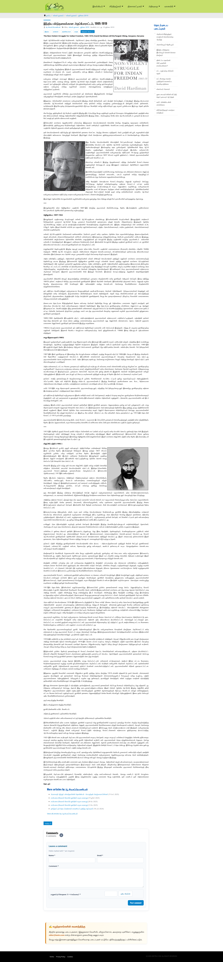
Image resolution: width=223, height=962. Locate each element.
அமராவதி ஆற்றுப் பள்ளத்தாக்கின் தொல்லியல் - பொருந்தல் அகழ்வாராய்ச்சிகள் (79, 794)
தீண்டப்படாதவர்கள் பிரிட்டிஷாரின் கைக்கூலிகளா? (164, 63)
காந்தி (76, 31)
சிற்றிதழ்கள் (115, 6)
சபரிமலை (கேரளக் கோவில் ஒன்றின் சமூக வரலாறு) (69, 798)
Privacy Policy (60, 957)
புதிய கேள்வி (125, 893)
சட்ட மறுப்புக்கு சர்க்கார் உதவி (165, 72)
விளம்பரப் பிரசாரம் (163, 89)
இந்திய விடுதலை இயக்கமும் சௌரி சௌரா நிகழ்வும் (166, 52)
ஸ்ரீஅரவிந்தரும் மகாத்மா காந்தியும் (166, 111)
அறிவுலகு (153, 6)
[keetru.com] (54, 6)
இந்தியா (47, 31)
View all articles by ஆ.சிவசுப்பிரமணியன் (62, 813)
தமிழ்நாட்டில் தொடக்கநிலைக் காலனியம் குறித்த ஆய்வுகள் (72, 808)
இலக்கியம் (98, 6)
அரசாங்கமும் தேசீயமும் (165, 44)
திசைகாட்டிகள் (135, 6)
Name (52, 855)
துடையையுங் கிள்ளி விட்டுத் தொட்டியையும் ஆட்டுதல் (167, 95)
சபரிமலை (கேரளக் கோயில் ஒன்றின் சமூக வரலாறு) (69, 801)
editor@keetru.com (56, 935)
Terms (52, 957)
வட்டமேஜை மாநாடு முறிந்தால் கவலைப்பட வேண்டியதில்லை (164, 81)
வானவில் (169, 6)
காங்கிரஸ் (55, 31)
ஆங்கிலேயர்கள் (66, 31)
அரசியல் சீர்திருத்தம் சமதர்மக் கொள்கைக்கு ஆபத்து (165, 37)
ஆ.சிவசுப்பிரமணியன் (53, 27)
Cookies (70, 957)
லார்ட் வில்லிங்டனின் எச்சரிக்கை (164, 103)
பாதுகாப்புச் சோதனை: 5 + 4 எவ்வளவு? (66, 894)
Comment (54, 866)
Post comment (136, 902)
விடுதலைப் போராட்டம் (87, 31)
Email (100, 855)
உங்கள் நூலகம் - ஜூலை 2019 (79, 27)
